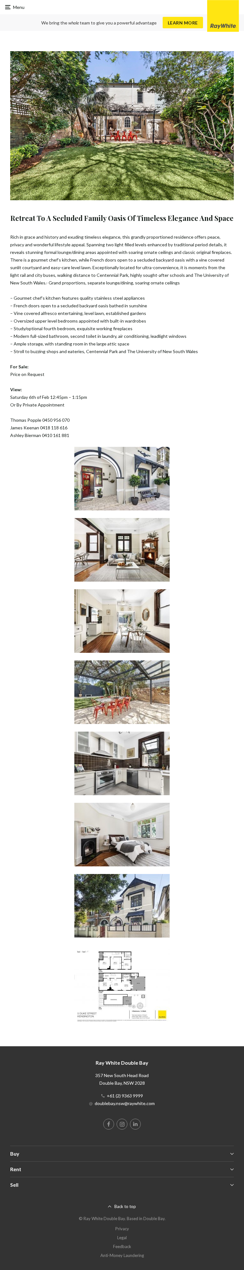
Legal (122, 1237)
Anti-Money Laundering (122, 1255)
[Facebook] (108, 1124)
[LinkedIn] (135, 1124)
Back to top (125, 1206)
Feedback (122, 1246)
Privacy (122, 1228)
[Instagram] (122, 1124)
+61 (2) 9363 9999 (125, 1095)
